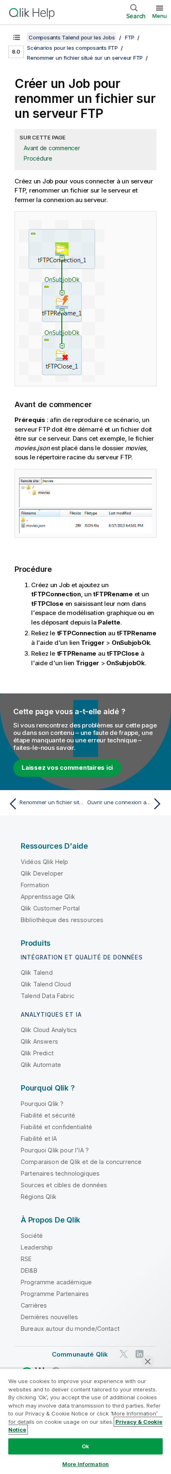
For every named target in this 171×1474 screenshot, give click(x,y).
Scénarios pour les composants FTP (72, 47)
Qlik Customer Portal (50, 908)
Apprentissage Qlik (48, 896)
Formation (35, 884)
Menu (159, 15)
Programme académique (56, 1282)
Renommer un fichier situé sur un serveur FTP (85, 57)
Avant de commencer (52, 147)
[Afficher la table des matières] (16, 37)
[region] (85, 1421)
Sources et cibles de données (64, 1184)
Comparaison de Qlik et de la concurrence (81, 1161)
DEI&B (29, 1270)
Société (32, 1235)
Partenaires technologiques (60, 1173)
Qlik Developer (42, 873)
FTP (129, 37)
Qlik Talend (37, 972)
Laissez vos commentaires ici (67, 767)
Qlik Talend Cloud (46, 984)
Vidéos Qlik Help (44, 861)
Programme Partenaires (55, 1293)
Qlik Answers (39, 1041)
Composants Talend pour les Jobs (72, 37)
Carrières (34, 1305)
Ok (85, 1446)
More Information (85, 1464)
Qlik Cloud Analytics (49, 1029)
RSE (26, 1258)
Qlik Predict (37, 1053)
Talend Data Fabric (47, 995)
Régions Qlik (38, 1196)
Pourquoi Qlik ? (42, 1103)
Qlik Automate (41, 1064)
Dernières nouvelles (49, 1316)
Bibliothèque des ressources (62, 919)
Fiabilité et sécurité (48, 1115)
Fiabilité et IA (39, 1138)
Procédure (38, 158)
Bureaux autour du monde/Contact (70, 1328)
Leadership (37, 1247)
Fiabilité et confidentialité (56, 1126)
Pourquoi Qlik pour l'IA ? (55, 1150)
